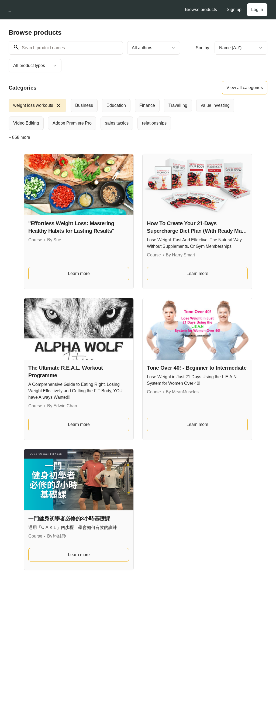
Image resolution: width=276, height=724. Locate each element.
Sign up (234, 9)
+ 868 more (19, 137)
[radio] (37, 105)
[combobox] (153, 48)
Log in (257, 9)
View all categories (244, 87)
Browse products (201, 9)
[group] (138, 114)
